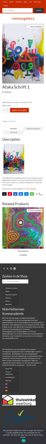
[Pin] (10, 194)
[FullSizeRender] (23, 53)
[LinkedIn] (14, 268)
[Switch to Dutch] (11, 384)
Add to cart (19, 110)
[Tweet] (4, 194)
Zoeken (38, 10)
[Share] (15, 194)
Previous (4, 233)
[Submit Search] (4, 281)
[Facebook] (4, 268)
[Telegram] (26, 194)
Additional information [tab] (33, 128)
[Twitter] (7, 268)
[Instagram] (11, 268)
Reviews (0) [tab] (13, 132)
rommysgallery (23, 18)
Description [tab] (13, 128)
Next (42, 233)
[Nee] (43, 436)
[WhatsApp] (32, 194)
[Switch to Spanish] (11, 390)
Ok (24, 441)
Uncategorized (12, 121)
